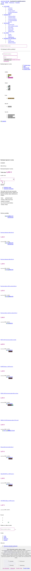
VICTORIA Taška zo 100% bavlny (8, 500)
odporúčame (10, 77)
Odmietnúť (12, 568)
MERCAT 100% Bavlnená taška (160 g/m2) (10, 420)
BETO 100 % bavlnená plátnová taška (8, 339)
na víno (9, 39)
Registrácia (6, 61)
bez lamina (10, 9)
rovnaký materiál (11, 117)
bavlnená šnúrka (11, 115)
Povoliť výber (19, 568)
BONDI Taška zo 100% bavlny (7, 366)
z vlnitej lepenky (11, 10)
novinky (9, 75)
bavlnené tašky (11, 24)
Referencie (11, 2)
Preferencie (22, 561)
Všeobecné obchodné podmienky (11, 546)
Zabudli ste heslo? (16, 59)
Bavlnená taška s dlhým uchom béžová (8, 286)
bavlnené (10, 106)
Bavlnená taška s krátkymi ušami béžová (9, 312)
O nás (2, 2)
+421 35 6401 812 (8, 517)
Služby (6, 2)
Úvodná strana (26, 65)
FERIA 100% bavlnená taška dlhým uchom (9, 393)
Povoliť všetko (26, 568)
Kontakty (17, 2)
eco (8, 76)
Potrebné (11, 561)
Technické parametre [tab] (8, 188)
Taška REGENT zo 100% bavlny (7, 473)
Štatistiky (12, 565)
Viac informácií (6, 568)
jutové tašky (10, 27)
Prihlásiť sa (7, 59)
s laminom (10, 7)
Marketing (22, 565)
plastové (10, 13)
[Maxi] (9, 89)
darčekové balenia (12, 42)
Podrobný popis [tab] (7, 187)
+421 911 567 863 (5, 1)
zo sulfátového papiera (12, 12)
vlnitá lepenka (11, 37)
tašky (24, 66)
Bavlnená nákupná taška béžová (7, 232)
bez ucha (10, 21)
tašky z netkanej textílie (13, 26)
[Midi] (9, 86)
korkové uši (10, 116)
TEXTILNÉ (26, 68)
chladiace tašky (11, 31)
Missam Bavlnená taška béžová (7, 447)
